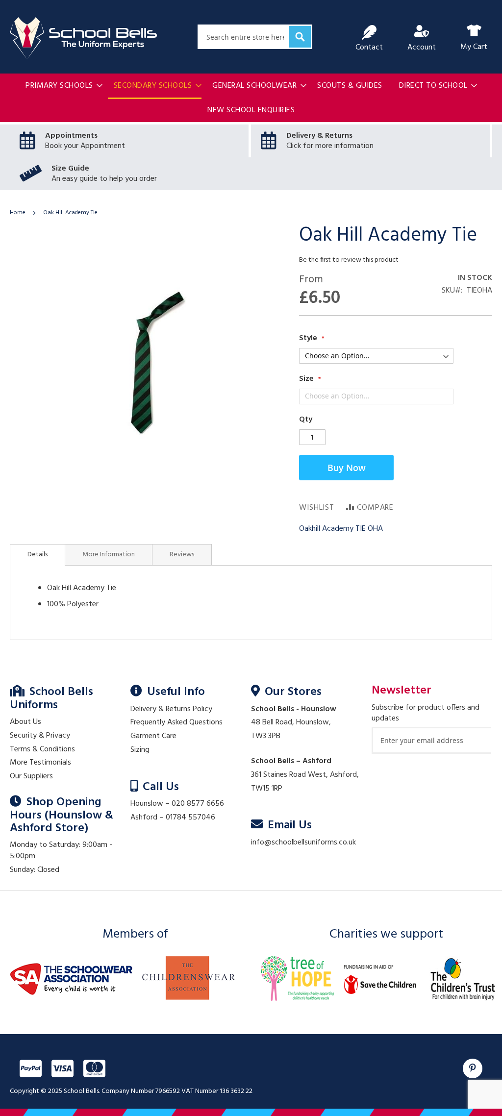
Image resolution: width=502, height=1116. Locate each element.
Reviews (182, 554)
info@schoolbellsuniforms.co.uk (303, 842)
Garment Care (153, 736)
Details (37, 554)
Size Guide (70, 168)
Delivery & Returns (319, 135)
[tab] (37, 555)
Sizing (140, 750)
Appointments (71, 135)
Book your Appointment (85, 146)
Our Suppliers (31, 776)
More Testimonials (40, 762)
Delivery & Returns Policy (171, 709)
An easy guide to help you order (104, 179)
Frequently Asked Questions (176, 722)
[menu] (251, 98)
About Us (25, 722)
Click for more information (330, 146)
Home (17, 213)
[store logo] (83, 38)
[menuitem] (61, 86)
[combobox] (255, 37)
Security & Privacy (40, 735)
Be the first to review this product (349, 260)
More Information (108, 554)
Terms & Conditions (42, 749)
